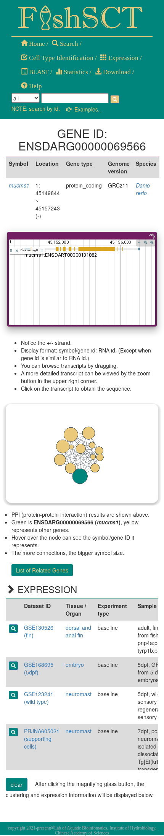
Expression (122, 57)
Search (68, 43)
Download (116, 72)
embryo (75, 664)
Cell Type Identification (60, 57)
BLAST (38, 72)
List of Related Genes (42, 570)
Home (36, 43)
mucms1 (19, 185)
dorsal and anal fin (78, 631)
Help (34, 86)
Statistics (75, 72)
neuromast (79, 694)
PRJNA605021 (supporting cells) (41, 738)
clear (17, 784)
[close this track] (17, 250)
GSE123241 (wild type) (38, 697)
